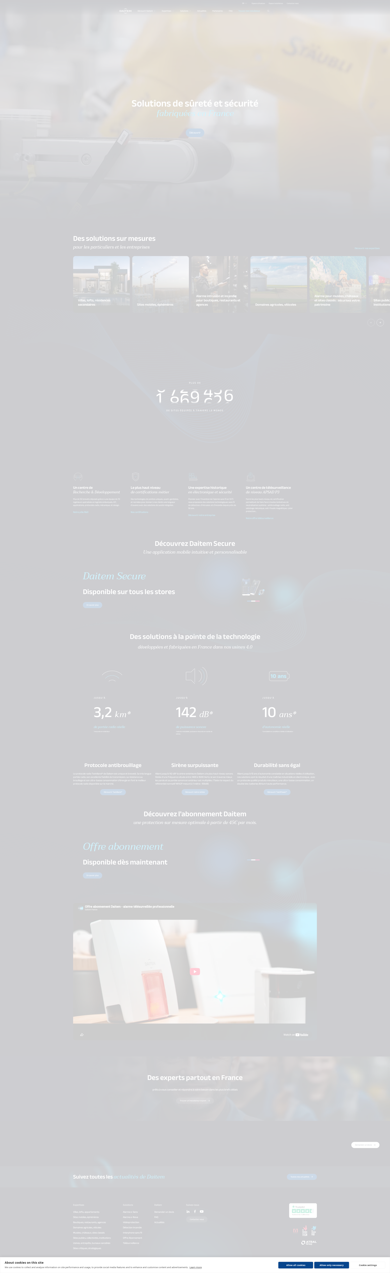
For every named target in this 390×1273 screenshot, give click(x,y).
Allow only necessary (332, 1265)
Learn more (196, 1267)
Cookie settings (368, 1265)
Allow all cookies (295, 1265)
